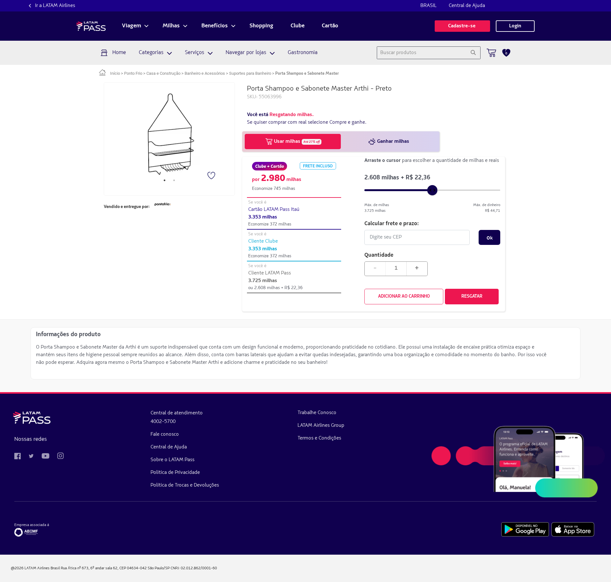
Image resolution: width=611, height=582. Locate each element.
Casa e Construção (163, 73)
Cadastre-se (462, 26)
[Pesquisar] (473, 53)
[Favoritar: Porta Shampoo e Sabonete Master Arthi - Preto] (212, 176)
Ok (490, 237)
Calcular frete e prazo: (391, 223)
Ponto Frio (133, 73)
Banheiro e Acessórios (205, 73)
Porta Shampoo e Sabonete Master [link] (307, 74)
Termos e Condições (319, 438)
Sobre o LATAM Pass (172, 459)
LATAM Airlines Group (321, 425)
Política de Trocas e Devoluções (185, 485)
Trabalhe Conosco (317, 412)
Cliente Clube (263, 241)
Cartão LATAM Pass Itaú (273, 209)
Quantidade (378, 254)
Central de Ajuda (467, 5)
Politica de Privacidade (175, 472)
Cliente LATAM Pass (269, 273)
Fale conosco (165, 434)
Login (515, 26)
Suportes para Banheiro (250, 73)
